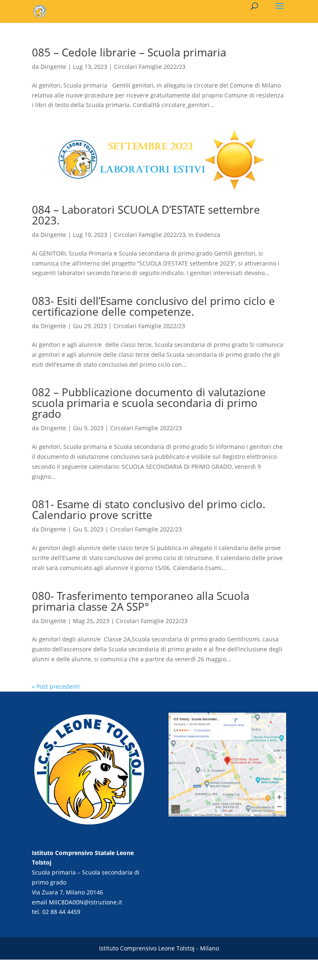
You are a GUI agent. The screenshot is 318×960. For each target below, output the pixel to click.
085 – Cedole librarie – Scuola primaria (129, 52)
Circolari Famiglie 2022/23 (150, 67)
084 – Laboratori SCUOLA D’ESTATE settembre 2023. (146, 215)
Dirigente (53, 67)
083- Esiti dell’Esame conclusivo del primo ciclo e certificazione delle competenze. (153, 306)
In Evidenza (204, 235)
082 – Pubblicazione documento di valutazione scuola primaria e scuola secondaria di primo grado (149, 403)
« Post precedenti (56, 686)
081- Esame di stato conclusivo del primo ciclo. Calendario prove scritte (148, 509)
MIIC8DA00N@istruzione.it (85, 902)
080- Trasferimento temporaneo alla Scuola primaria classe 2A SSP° (140, 601)
